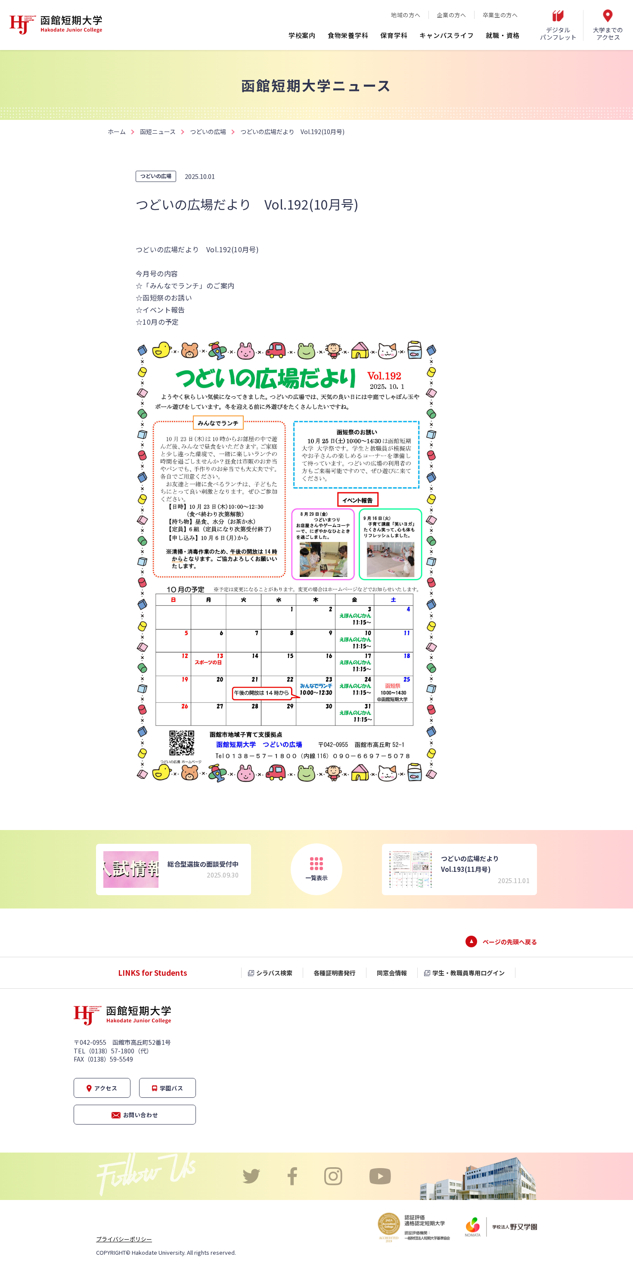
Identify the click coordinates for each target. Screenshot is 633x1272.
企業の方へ (451, 15)
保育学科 (393, 35)
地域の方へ (405, 15)
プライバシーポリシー (124, 1239)
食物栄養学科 (348, 35)
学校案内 (302, 35)
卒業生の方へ (500, 15)
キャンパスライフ (446, 35)
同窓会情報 (392, 972)
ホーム (117, 131)
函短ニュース (158, 131)
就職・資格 (503, 35)
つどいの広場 (208, 131)
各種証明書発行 (334, 972)
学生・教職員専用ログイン (468, 972)
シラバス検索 (274, 972)
